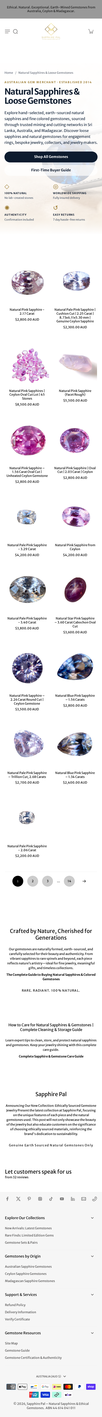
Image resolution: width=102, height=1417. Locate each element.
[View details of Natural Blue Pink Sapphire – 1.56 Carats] (75, 668)
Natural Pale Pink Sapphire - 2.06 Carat (27, 848)
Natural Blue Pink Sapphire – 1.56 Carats (75, 697)
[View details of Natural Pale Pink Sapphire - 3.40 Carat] (27, 590)
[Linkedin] (72, 1198)
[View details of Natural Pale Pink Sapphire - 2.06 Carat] (27, 818)
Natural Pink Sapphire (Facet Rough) (75, 393)
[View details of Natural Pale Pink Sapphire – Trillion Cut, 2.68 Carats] (27, 745)
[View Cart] (90, 31)
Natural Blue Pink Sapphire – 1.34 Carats (75, 775)
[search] (15, 31)
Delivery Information (20, 1312)
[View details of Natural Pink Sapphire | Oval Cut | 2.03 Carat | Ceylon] (75, 440)
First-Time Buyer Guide (51, 170)
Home (8, 73)
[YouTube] (61, 1198)
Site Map (11, 1343)
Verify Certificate (17, 1319)
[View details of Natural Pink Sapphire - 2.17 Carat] (27, 282)
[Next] (84, 881)
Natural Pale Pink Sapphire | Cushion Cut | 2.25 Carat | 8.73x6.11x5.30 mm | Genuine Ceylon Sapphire (75, 315)
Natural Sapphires (62, 1404)
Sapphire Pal (36, 1404)
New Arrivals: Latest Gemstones (28, 1228)
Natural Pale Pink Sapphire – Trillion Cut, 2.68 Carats (27, 775)
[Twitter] (18, 1198)
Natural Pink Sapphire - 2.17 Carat (27, 311)
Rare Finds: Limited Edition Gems (29, 1235)
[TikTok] (51, 1198)
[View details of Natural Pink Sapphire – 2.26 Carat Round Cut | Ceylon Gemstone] (27, 668)
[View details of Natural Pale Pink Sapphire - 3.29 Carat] (27, 517)
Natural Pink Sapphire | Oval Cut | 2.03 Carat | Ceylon (75, 470)
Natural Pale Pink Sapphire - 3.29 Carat (27, 547)
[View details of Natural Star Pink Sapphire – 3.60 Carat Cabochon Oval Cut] (75, 590)
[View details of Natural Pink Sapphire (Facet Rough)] (75, 363)
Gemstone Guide (17, 1350)
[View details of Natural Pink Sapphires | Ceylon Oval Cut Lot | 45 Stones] (27, 363)
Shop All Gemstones (51, 157)
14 (69, 881)
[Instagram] (40, 1198)
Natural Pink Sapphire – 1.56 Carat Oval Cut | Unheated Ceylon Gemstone (27, 472)
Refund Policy (15, 1305)
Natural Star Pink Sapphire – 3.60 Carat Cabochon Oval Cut (75, 622)
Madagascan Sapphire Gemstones (30, 1281)
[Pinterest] (29, 1198)
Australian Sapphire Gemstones (28, 1266)
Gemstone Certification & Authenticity (33, 1358)
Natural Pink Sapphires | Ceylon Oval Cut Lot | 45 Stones (27, 394)
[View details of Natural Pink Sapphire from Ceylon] (75, 517)
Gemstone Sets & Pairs (21, 1242)
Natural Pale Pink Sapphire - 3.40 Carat (27, 620)
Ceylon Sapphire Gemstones (26, 1274)
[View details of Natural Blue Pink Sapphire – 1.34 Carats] (75, 745)
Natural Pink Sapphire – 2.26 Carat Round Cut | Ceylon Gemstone (27, 699)
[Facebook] (7, 1198)
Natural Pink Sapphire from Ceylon (75, 547)
